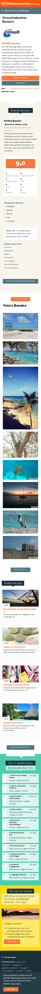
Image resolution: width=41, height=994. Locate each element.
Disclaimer (19, 970)
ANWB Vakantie (11, 43)
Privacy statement (7, 970)
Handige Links (16, 965)
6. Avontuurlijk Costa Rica (16, 833)
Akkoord (11, 989)
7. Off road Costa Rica (16, 845)
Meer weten (15, 984)
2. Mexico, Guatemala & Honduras (17, 787)
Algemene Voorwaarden (9, 968)
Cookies (28, 970)
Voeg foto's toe (20, 299)
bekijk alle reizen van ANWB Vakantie (25, 88)
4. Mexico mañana (15, 809)
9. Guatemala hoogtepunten (14, 865)
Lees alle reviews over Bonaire (20, 281)
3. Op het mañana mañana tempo (15, 797)
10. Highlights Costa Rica (18, 874)
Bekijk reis (12, 941)
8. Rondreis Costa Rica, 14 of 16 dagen (17, 855)
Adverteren (5, 965)
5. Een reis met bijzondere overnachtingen (14, 822)
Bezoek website (20, 77)
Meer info (20, 83)
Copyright (23, 968)
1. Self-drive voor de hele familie (18, 776)
